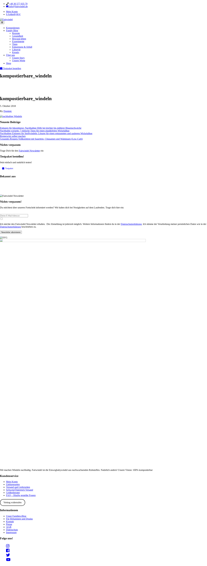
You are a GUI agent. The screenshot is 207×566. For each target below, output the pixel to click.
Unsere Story (18, 58)
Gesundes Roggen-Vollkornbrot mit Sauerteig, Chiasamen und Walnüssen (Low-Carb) (41, 139)
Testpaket (9, 168)
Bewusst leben (19, 38)
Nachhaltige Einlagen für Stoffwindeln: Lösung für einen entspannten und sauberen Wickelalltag (46, 133)
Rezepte (16, 33)
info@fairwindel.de (18, 6)
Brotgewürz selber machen (13, 136)
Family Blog (12, 30)
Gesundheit (17, 36)
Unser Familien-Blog (16, 516)
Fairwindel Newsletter (29, 150)
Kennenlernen (13, 28)
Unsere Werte (18, 60)
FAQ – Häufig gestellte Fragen (21, 495)
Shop (8, 63)
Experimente (18, 41)
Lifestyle (16, 49)
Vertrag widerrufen (12, 502)
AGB (8, 527)
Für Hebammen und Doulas (19, 519)
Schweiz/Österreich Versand (19, 490)
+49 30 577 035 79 (18, 3)
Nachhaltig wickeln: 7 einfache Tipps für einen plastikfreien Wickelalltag (34, 130)
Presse (9, 524)
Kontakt (10, 521)
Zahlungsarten (13, 484)
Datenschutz (12, 529)
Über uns (10, 55)
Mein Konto (12, 11)
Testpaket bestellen (11, 68)
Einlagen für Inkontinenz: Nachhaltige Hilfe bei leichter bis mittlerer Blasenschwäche (40, 128)
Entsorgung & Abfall (22, 47)
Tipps (14, 44)
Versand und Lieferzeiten (18, 487)
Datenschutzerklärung (131, 224)
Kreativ (15, 52)
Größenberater (13, 492)
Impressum (11, 532)
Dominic (7, 111)
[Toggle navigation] (2, 22)
